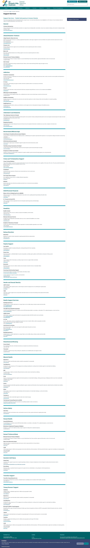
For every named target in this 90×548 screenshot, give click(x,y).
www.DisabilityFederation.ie (8, 226)
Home (6, 8)
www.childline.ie (6, 493)
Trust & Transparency (58, 8)
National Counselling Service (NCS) (9, 402)
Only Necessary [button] (80, 543)
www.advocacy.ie (6, 220)
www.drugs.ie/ (5, 90)
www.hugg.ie (5, 143)
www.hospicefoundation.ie (7, 139)
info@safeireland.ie (9, 65)
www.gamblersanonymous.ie (8, 101)
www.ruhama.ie (6, 185)
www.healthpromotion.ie (7, 306)
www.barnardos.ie (6, 268)
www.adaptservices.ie (7, 43)
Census (48, 8)
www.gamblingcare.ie (7, 107)
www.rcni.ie (5, 445)
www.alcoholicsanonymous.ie (8, 79)
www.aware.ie (5, 387)
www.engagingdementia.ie (7, 126)
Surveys (34, 8)
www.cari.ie (5, 336)
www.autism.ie (5, 330)
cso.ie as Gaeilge (83, 1)
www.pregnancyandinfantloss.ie (8, 153)
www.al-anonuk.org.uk (7, 85)
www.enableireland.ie (7, 214)
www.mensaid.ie (6, 55)
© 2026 (33, 537)
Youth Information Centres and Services (10, 277)
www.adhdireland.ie (6, 317)
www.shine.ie (5, 393)
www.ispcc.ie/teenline (7, 521)
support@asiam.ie (9, 323)
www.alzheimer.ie (6, 120)
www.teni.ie (5, 294)
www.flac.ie (5, 179)
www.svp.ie (5, 203)
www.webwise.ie (6, 413)
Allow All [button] (86, 543)
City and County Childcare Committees (10, 272)
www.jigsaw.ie (5, 515)
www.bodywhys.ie (6, 238)
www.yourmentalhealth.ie (7, 374)
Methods (28, 8)
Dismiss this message (6, 546)
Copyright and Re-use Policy (36, 538)
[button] (5, 544)
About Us (41, 8)
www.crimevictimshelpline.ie (8, 167)
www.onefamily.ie (6, 250)
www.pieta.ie (5, 470)
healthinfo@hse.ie (9, 305)
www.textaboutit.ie (6, 368)
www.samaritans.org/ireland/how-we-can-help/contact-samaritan (14, 464)
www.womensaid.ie (6, 49)
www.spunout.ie (6, 362)
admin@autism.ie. (9, 329)
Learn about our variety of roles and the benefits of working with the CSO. (72, 537)
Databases (20, 8)
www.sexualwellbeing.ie (7, 311)
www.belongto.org (6, 510)
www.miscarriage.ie (6, 148)
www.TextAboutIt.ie (6, 504)
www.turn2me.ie (6, 398)
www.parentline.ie (6, 256)
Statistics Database (72, 1)
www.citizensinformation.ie (7, 30)
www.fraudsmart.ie (6, 173)
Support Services (15, 11)
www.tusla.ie (5, 262)
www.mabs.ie (5, 197)
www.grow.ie (5, 381)
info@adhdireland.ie (9, 316)
